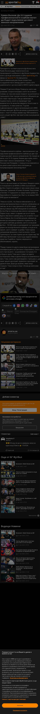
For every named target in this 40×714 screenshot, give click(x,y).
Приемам (20, 705)
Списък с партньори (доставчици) (14, 699)
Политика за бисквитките (19, 678)
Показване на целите (20, 710)
